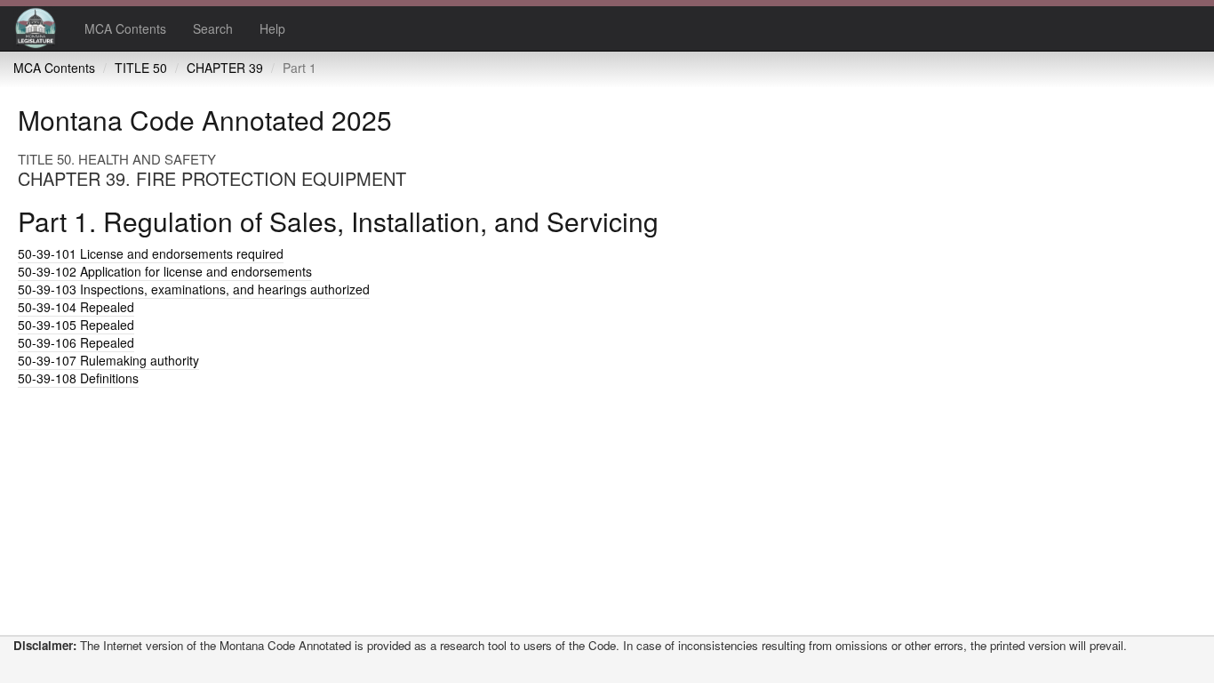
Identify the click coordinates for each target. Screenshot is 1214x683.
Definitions (78, 378)
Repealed (76, 307)
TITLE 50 (141, 67)
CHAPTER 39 (225, 67)
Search (213, 28)
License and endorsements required (151, 253)
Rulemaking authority (108, 360)
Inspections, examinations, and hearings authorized (194, 289)
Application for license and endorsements (165, 271)
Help (272, 28)
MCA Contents (125, 28)
